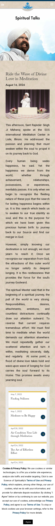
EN (2, 5)
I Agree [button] (28, 522)
